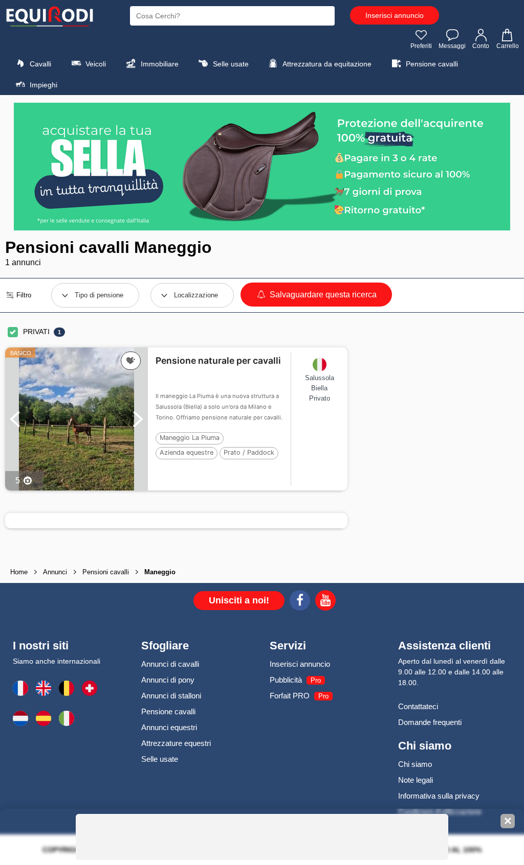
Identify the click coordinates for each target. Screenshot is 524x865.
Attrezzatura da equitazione (326, 64)
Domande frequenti (430, 722)
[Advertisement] (433, 394)
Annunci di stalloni (171, 695)
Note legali (415, 780)
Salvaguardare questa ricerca (322, 294)
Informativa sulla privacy (438, 795)
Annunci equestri (169, 727)
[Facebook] (300, 602)
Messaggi (452, 46)
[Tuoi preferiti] (131, 361)
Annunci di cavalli (170, 664)
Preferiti (421, 46)
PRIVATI (36, 332)
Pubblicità (286, 679)
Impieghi (42, 85)
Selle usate (230, 64)
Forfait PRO (290, 695)
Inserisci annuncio (394, 15)
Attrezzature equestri (176, 743)
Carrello (507, 46)
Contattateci (418, 706)
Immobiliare (159, 64)
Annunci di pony (167, 679)
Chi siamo (415, 764)
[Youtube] (325, 602)
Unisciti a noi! (239, 600)
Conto (480, 46)
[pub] (262, 166)
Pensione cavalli (431, 64)
